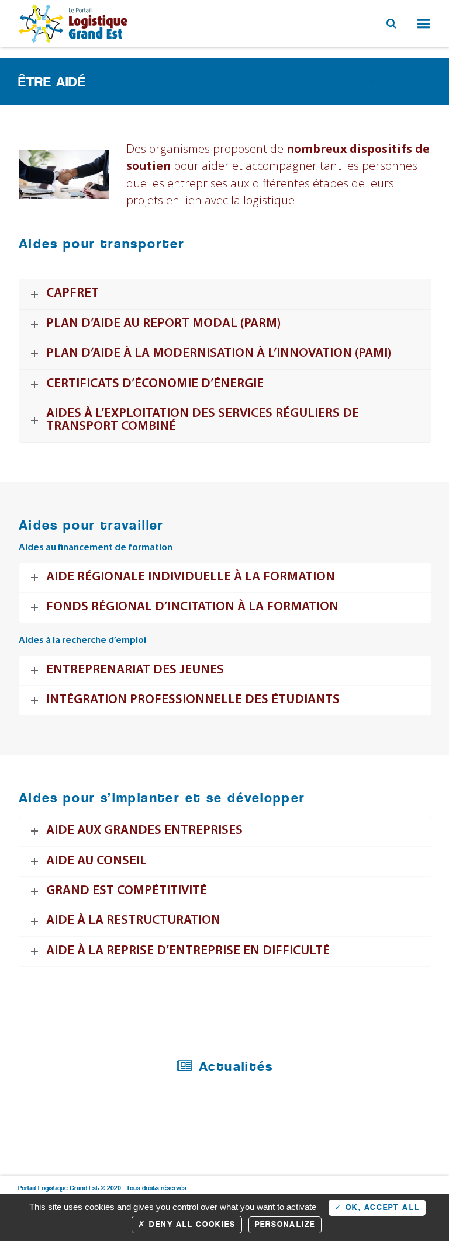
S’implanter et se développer (330, 81)
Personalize (285, 1224)
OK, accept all (381, 1207)
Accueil (249, 81)
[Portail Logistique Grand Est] (74, 23)
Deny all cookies (191, 1224)
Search (390, 22)
